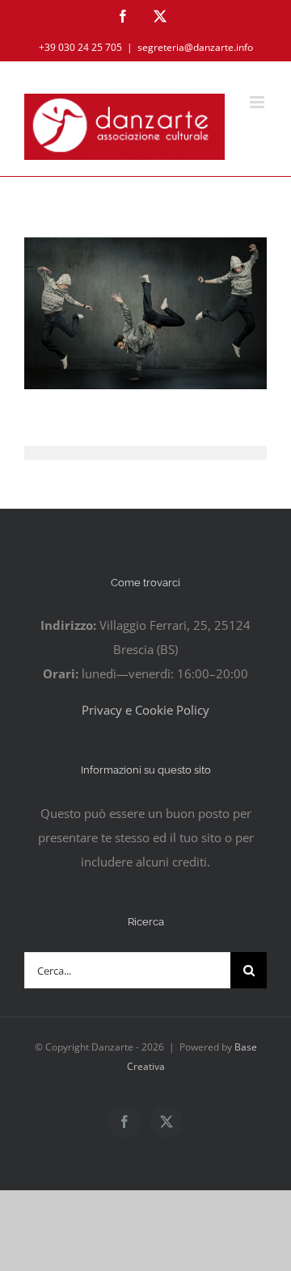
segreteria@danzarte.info (195, 47)
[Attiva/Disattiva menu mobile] (258, 102)
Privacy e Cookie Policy (145, 710)
